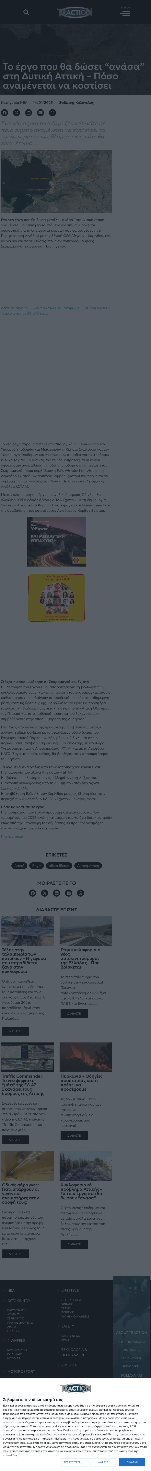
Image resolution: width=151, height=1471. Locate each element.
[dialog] (75, 1424)
